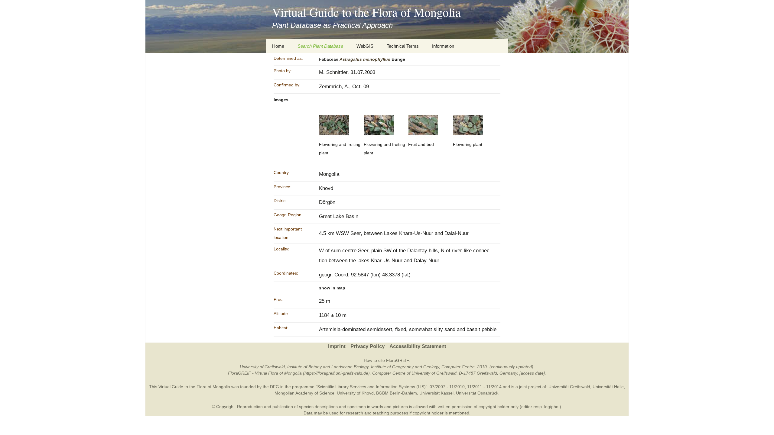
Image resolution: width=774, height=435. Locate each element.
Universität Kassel (436, 393)
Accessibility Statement (417, 346)
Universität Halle (608, 386)
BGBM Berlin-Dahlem (396, 393)
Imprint (337, 346)
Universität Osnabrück (477, 393)
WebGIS (364, 46)
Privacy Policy (367, 346)
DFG (274, 386)
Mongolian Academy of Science (304, 393)
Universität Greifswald (569, 386)
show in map (332, 287)
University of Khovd (355, 393)
